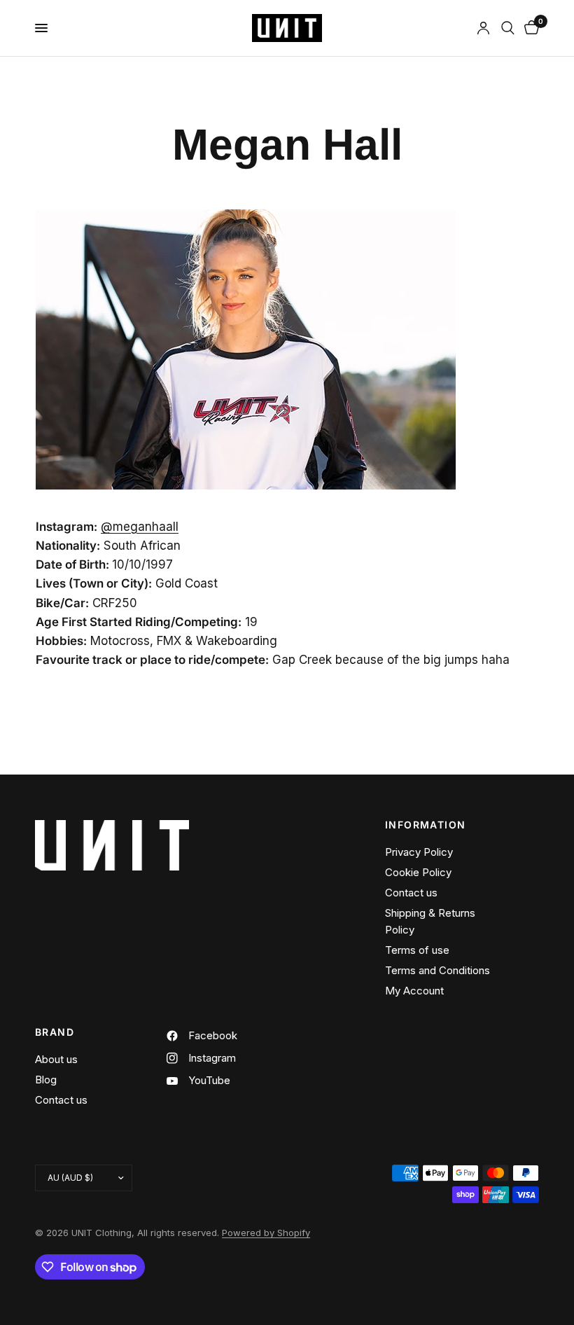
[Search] (507, 28)
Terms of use (417, 950)
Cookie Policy (418, 872)
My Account (414, 990)
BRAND (54, 1032)
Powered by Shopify (266, 1232)
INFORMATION (425, 825)
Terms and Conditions (437, 970)
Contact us (411, 892)
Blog (46, 1079)
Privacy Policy (419, 852)
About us (56, 1059)
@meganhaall (139, 527)
